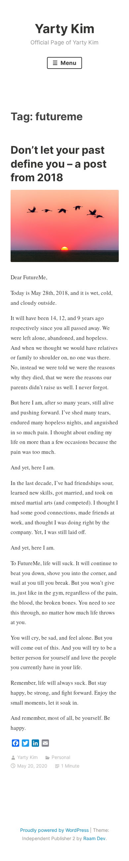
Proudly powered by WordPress (54, 830)
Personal (61, 757)
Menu (67, 63)
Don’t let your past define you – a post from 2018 (59, 163)
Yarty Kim (65, 28)
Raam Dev (94, 838)
